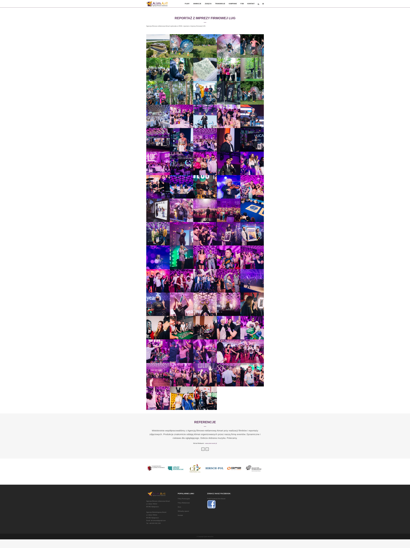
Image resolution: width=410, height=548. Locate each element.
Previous (203, 449)
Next (207, 449)
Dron (179, 507)
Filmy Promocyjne (184, 498)
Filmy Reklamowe (184, 503)
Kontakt (180, 515)
